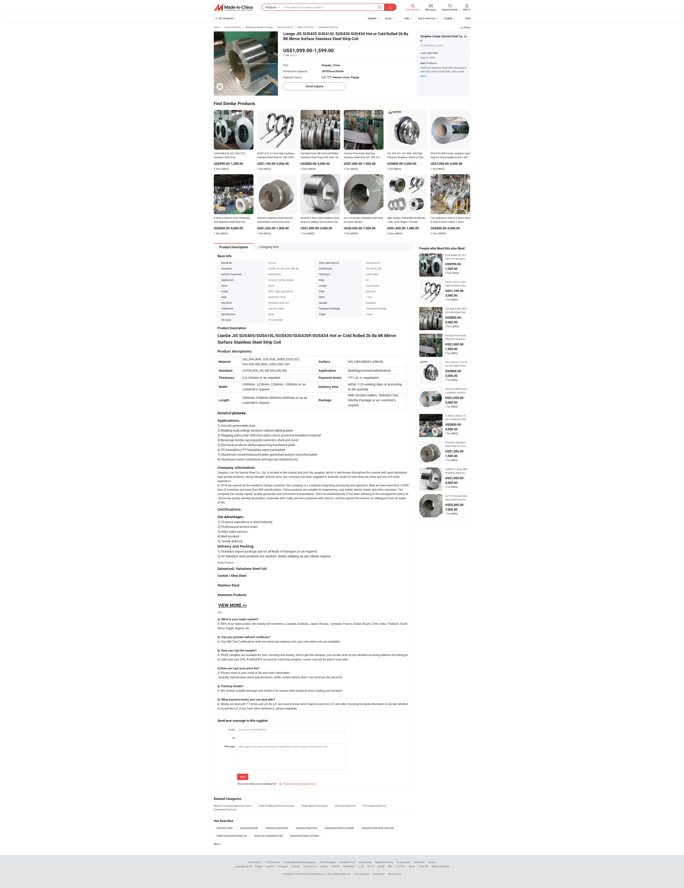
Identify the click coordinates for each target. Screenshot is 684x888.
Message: (229, 746)
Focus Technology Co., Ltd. (319, 873)
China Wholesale (327, 862)
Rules (468, 18)
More (423, 76)
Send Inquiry (314, 86)
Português (283, 866)
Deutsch (336, 866)
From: (231, 729)
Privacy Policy (395, 873)
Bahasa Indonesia (440, 866)
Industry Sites (364, 862)
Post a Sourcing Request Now (297, 783)
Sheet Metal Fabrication (315, 805)
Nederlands (348, 866)
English (258, 866)
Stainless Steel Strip (306, 828)
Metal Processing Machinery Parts (233, 805)
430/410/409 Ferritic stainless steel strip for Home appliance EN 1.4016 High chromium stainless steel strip (456, 390)
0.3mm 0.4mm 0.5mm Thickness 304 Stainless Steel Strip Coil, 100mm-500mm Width (456, 417)
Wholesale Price (347, 862)
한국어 (371, 866)
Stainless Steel (224, 828)
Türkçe (411, 866)
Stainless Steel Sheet (277, 828)
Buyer (388, 18)
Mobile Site (419, 862)
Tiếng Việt (423, 866)
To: (233, 738)
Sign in (466, 9)
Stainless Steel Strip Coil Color (378, 828)
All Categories (226, 18)
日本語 (381, 866)
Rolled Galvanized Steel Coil (232, 835)
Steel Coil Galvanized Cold (268, 835)
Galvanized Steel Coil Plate (304, 835)
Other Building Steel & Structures (276, 805)
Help (406, 18)
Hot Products (254, 862)
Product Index (403, 862)
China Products (272, 862)
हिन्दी (390, 866)
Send (242, 776)
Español (270, 866)
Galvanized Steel (249, 828)
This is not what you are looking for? (257, 783)
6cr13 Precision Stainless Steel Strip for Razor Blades (456, 497)
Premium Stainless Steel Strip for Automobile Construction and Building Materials (456, 444)
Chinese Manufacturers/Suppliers (300, 862)
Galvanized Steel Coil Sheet (339, 828)
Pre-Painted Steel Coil (374, 805)
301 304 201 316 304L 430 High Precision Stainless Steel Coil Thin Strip (456, 364)
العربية (361, 866)
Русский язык (310, 866)
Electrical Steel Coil (345, 805)
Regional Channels (384, 862)
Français (295, 866)
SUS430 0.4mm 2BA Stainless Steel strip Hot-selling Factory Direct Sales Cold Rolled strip (456, 471)
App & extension (427, 18)
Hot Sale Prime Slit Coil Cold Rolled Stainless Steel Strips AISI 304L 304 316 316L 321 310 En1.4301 (456, 310)
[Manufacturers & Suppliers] (233, 7)
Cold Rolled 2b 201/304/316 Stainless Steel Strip (456, 257)
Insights (432, 862)
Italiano (324, 866)
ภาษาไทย (400, 866)
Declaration (378, 873)
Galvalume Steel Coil (225, 809)
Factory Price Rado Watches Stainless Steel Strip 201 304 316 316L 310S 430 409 (456, 337)
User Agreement (362, 873)
